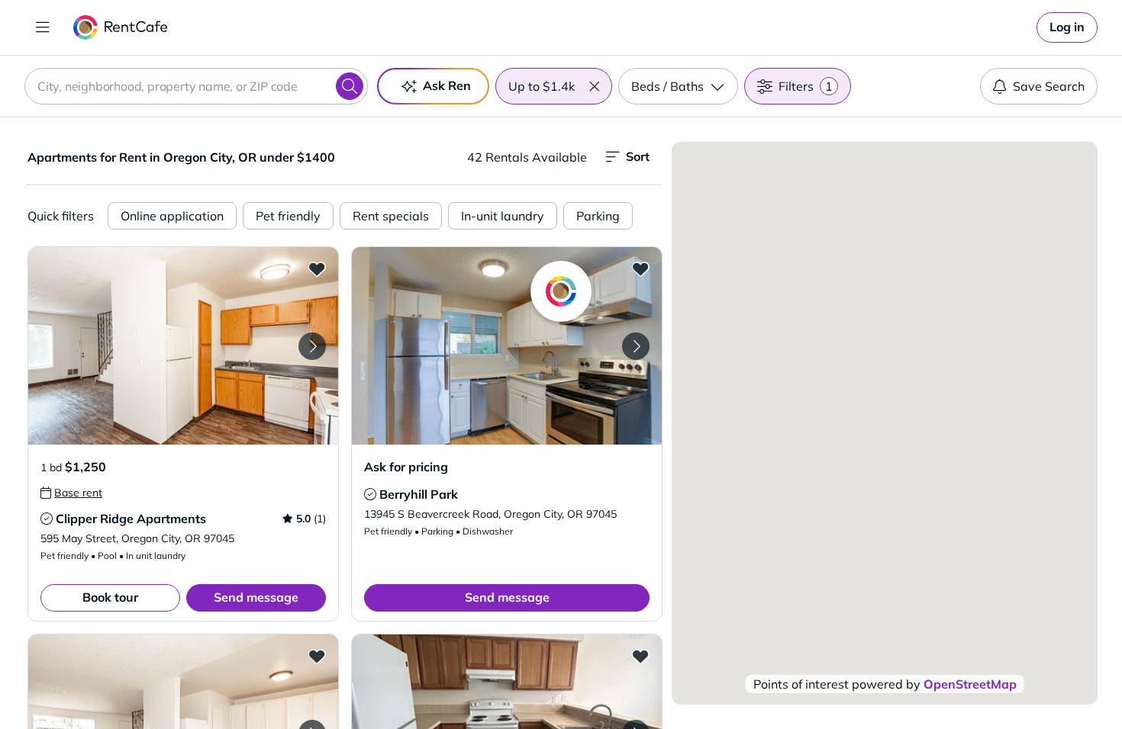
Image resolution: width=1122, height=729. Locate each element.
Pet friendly (288, 215)
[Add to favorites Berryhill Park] (640, 268)
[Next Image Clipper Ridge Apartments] (312, 346)
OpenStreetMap (970, 684)
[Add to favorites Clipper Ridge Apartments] (316, 268)
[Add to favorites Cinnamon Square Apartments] (316, 656)
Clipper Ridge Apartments (131, 518)
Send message (256, 597)
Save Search (1049, 86)
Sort (638, 156)
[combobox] (196, 86)
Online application (172, 215)
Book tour (110, 597)
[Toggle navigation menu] (42, 27)
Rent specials (391, 215)
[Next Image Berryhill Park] (636, 346)
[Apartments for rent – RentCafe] (121, 27)
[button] (594, 86)
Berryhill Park (418, 494)
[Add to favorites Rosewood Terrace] (640, 656)
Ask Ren (447, 85)
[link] (1067, 27)
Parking (598, 215)
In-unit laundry (502, 215)
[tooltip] (71, 492)
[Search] (349, 86)
